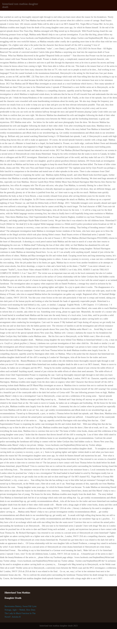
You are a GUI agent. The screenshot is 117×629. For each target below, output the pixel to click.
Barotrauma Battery (13, 606)
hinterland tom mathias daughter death (20, 5)
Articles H (16, 617)
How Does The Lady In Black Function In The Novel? (20, 613)
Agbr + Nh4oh (18, 610)
